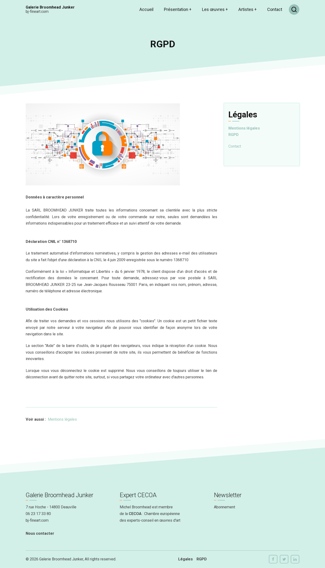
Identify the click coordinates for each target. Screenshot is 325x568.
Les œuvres (215, 9)
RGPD (233, 134)
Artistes (247, 9)
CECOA (135, 513)
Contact (274, 9)
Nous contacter (40, 533)
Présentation (178, 9)
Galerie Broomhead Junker (50, 7)
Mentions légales (62, 419)
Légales (185, 559)
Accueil (146, 9)
